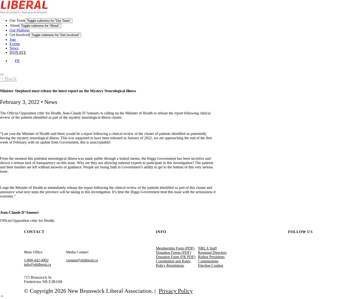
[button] (176, 296)
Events (15, 44)
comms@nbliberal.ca (82, 260)
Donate (18, 52)
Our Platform (19, 30)
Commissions (208, 261)
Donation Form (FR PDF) (175, 257)
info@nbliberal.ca (37, 264)
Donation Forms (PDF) (173, 253)
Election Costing (210, 265)
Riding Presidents (211, 257)
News (14, 48)
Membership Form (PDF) (175, 248)
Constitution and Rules (173, 261)
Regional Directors (212, 253)
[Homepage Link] (24, 12)
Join (13, 39)
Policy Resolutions (170, 265)
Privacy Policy (176, 291)
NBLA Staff (207, 248)
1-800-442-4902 (36, 260)
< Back (8, 78)
